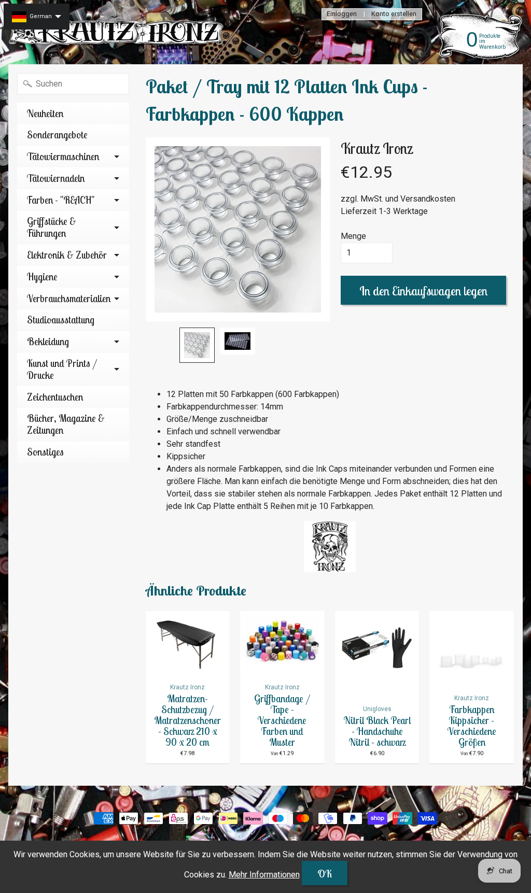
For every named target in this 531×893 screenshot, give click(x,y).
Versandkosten (427, 199)
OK (324, 873)
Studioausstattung (60, 320)
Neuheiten (45, 113)
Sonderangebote (57, 135)
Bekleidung (48, 341)
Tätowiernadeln (56, 178)
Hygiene (42, 277)
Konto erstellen (393, 14)
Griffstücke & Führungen (51, 227)
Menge (353, 236)
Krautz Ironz (377, 148)
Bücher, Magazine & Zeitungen (66, 424)
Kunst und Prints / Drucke (62, 369)
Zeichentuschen (55, 397)
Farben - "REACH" (60, 200)
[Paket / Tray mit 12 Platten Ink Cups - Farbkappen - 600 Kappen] (197, 345)
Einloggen (342, 14)
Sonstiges (45, 452)
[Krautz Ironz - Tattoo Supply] (117, 32)
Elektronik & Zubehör (67, 255)
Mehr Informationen (264, 875)
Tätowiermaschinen (63, 156)
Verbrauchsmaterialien (68, 298)
